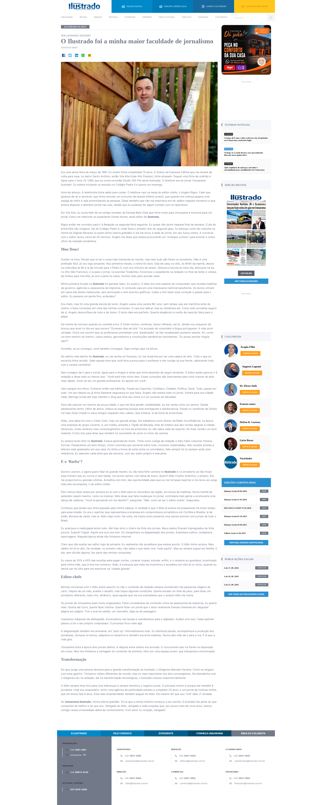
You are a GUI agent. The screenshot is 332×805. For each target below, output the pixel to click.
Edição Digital (134, 6)
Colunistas (221, 17)
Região (83, 17)
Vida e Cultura (167, 17)
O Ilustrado (79, 733)
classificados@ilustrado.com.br (249, 761)
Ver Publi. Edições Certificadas (246, 542)
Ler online (246, 273)
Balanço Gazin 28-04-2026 (235, 491)
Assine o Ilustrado (216, 6)
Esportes (147, 17)
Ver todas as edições (246, 281)
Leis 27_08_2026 (231, 568)
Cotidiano (130, 17)
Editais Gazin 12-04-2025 (235, 533)
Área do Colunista (253, 733)
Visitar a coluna (250, 353)
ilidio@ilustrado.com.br (136, 783)
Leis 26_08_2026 (231, 576)
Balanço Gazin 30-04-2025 (235, 525)
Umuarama (67, 17)
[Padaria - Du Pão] (246, 49)
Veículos (186, 17)
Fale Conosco (122, 733)
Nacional (203, 17)
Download (261, 568)
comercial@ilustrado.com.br (193, 783)
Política (113, 17)
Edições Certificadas (175, 6)
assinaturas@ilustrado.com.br (139, 761)
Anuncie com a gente (257, 6)
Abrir (264, 491)
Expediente (166, 733)
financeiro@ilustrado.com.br (248, 783)
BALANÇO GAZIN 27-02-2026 (237, 508)
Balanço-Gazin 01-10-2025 (235, 516)
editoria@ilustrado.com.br (192, 761)
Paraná (98, 17)
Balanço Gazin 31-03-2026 (235, 500)
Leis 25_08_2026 (231, 585)
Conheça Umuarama (209, 733)
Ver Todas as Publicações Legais (246, 594)
